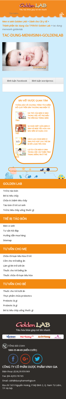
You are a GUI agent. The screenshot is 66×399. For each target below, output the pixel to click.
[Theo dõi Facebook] (13, 358)
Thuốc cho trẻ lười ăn (14, 290)
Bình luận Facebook (17, 80)
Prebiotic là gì (10, 300)
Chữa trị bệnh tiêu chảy (15, 200)
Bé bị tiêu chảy (11, 195)
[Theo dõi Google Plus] (25, 358)
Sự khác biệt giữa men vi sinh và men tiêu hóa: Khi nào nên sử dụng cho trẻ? (32, 129)
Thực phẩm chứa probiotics (17, 295)
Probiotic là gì (10, 305)
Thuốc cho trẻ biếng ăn (15, 270)
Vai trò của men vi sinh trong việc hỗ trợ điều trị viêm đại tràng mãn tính (32, 116)
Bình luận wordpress (42, 80)
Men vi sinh (9, 225)
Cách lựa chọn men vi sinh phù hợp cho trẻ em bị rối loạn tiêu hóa (39, 141)
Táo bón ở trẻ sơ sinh (14, 205)
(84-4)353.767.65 (15, 376)
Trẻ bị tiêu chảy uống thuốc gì (18, 209)
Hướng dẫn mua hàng (14, 235)
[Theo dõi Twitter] (37, 358)
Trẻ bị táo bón (10, 190)
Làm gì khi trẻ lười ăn (14, 265)
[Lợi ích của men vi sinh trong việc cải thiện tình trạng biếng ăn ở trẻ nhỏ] (33, 147)
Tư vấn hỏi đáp (11, 230)
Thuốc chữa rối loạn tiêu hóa (18, 275)
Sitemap (7, 240)
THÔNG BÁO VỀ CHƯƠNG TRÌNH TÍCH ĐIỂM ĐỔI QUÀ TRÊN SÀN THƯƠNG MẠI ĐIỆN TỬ (33, 106)
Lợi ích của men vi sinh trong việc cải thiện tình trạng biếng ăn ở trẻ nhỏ (33, 153)
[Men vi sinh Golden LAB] (33, 7)
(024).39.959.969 (21, 371)
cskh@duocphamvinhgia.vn (21, 380)
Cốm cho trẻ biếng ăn (14, 260)
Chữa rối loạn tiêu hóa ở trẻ (17, 255)
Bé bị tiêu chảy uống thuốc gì (18, 310)
